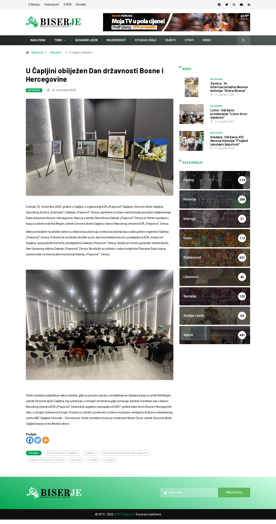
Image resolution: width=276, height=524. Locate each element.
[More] (45, 440)
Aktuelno (56, 52)
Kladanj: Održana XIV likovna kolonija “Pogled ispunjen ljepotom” (229, 140)
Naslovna (37, 40)
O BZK (68, 4)
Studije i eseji (145, 40)
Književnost (116, 40)
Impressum (51, 4)
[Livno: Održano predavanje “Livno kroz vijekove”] (192, 114)
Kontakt (81, 4)
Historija (76, 460)
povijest (110, 460)
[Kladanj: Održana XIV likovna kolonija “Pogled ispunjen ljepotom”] (192, 141)
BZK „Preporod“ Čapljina (62, 453)
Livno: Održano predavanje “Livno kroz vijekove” (228, 113)
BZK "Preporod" (124, 514)
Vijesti (170, 40)
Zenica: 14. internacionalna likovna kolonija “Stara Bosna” (229, 87)
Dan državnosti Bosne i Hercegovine (125, 453)
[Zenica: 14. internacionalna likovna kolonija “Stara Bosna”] (192, 87)
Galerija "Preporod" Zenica (46, 460)
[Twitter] (226, 4)
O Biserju (34, 4)
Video (207, 40)
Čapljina (90, 453)
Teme (58, 40)
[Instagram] (234, 4)
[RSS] (249, 4)
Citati (189, 40)
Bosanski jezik (86, 40)
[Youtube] (241, 4)
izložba (93, 460)
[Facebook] (219, 4)
